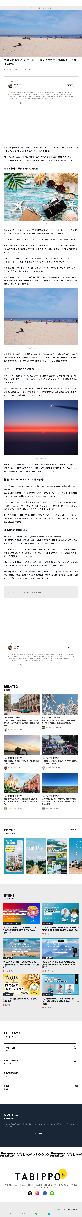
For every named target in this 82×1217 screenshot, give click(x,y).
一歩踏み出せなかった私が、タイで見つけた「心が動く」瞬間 (59, 762)
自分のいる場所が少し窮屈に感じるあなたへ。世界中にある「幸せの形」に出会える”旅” (21, 801)
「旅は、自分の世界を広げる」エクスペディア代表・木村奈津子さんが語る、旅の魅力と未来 (21, 723)
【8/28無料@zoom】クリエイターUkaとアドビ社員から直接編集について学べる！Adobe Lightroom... (20, 930)
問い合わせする (41, 1133)
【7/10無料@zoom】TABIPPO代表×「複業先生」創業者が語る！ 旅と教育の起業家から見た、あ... (60, 928)
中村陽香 (59, 768)
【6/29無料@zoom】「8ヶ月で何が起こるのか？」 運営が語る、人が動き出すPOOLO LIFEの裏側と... (60, 1001)
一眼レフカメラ (45, 592)
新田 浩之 (17, 85)
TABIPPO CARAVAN (15, 717)
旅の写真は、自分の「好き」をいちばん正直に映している (21, 762)
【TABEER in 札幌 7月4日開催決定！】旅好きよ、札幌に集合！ (21, 999)
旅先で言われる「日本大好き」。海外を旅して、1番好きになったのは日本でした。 (59, 721)
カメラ (19, 592)
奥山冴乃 (21, 768)
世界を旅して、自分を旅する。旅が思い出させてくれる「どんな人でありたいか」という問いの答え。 (59, 801)
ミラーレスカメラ (30, 592)
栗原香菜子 (59, 727)
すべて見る (74, 830)
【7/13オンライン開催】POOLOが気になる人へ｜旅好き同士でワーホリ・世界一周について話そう (21, 964)
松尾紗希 (21, 808)
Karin (57, 808)
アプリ (11, 592)
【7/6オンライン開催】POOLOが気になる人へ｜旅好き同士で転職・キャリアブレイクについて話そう (60, 964)
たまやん (21, 730)
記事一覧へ (70, 86)
